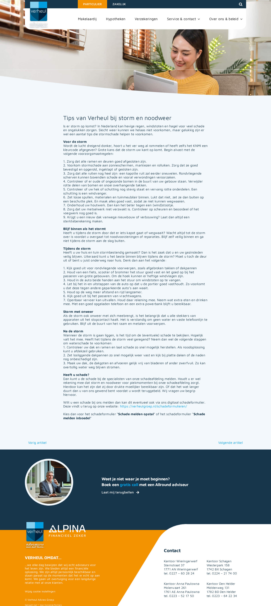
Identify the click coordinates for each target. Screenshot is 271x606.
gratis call (129, 484)
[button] (240, 4)
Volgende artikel (230, 443)
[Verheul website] (39, 15)
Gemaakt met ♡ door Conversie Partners (43, 605)
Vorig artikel (37, 443)
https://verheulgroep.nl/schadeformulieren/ (153, 406)
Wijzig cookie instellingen (40, 591)
